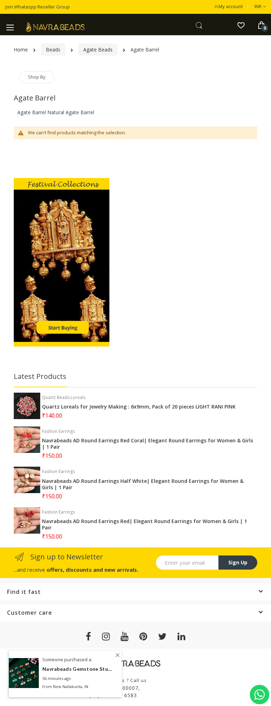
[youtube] (125, 636)
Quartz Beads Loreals (63, 397)
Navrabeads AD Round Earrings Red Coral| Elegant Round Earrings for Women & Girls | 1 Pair (147, 443)
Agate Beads (98, 49)
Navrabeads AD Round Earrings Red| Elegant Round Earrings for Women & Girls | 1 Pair (144, 524)
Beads (53, 49)
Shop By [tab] (37, 77)
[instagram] (106, 636)
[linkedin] (181, 636)
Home (21, 49)
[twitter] (162, 636)
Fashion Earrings (58, 431)
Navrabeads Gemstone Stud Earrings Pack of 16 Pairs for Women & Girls (77, 669)
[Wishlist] (241, 25)
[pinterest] (143, 636)
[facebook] (88, 636)
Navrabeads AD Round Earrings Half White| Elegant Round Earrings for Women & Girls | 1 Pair (142, 484)
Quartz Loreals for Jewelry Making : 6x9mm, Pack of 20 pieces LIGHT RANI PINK (139, 407)
